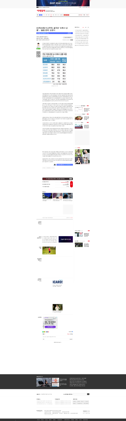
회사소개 (38, 419)
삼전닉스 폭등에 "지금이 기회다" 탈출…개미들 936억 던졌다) (51, 240)
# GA (53, 167)
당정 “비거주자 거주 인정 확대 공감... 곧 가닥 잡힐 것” (78, 381)
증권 (85, 27)
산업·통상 (61, 14)
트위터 (39, 52)
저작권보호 (72, 419)
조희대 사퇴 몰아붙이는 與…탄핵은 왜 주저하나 (77, 384)
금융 (51, 14)
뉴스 (83, 27)
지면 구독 (71, 217)
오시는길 (46, 419)
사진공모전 (86, 401)
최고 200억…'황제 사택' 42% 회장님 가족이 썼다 (77, 385)
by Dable (40, 261)
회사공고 (42, 419)
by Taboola (40, 224)
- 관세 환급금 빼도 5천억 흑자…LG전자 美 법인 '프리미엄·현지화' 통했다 (44, 402)
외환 (55, 14)
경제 (46, 14)
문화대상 (74, 401)
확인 (88, 394)
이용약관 (54, 419)
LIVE (37, 7)
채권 (53, 14)
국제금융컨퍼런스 (79, 403)
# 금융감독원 (48, 167)
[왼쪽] (54, 247)
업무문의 (50, 419)
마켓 (84, 14)
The (87, 14)
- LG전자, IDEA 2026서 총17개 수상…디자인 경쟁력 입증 (44, 403)
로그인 (89, 7)
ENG (80, 7)
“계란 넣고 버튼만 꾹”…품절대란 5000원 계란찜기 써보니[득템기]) (52, 236)
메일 (37, 54)
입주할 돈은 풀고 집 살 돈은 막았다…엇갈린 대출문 (77, 378)
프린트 (39, 54)
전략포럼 (78, 401)
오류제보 (76, 419)
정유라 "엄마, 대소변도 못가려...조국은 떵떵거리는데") (50, 242)
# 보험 (44, 167)
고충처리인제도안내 (67, 419)
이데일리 (46, 11)
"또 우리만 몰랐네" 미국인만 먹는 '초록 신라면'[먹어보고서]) (51, 239)
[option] (55, 7)
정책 (48, 14)
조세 (58, 14)
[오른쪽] (55, 247)
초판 (86, 7)
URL (39, 56)
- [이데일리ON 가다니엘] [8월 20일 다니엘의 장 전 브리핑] (63, 402)
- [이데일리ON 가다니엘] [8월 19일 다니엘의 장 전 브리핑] (63, 403)
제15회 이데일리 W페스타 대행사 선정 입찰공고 (48, 394)
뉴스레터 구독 (68, 217)
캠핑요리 (74, 403)
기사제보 (80, 419)
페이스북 (37, 52)
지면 (84, 7)
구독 (83, 7)
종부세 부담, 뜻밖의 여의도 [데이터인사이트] (76, 379)
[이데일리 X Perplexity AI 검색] (54, 33)
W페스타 (82, 401)
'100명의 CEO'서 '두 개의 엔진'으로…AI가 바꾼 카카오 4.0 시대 (79, 382)
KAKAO (37, 56)
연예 (88, 27)
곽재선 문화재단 (86, 403)
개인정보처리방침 (85, 419)
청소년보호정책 (60, 419)
